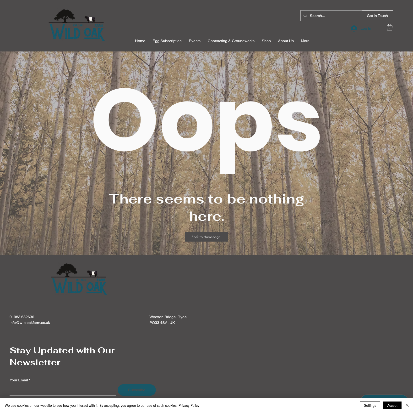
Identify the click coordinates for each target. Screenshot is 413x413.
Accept (392, 405)
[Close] (407, 405)
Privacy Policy (189, 405)
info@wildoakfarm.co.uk (30, 322)
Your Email (19, 380)
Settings (370, 405)
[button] (377, 15)
